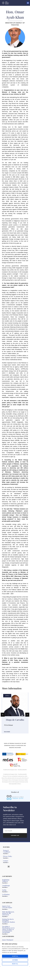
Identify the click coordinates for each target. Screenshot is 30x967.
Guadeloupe (6, 885)
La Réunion (6, 894)
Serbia (4, 890)
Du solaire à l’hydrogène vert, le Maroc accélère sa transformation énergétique (8, 929)
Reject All (15, 963)
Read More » (5, 883)
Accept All (15, 956)
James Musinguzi (7, 940)
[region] (15, 954)
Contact (5, 861)
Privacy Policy (7, 856)
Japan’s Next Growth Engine (7, 906)
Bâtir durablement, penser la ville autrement (8, 913)
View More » (6, 853)
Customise (15, 960)
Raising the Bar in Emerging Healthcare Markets (8, 920)
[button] (28, 3)
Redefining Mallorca (5, 880)
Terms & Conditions (6, 851)
